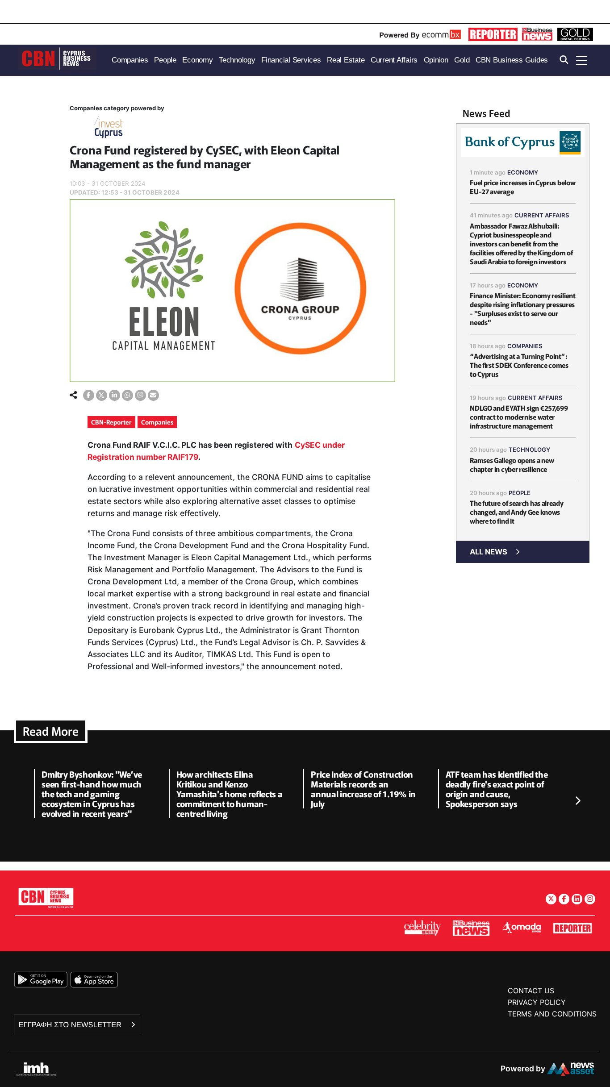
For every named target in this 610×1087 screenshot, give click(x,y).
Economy (522, 172)
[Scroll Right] (577, 801)
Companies (157, 421)
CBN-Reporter (111, 421)
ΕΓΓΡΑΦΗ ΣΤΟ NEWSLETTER (71, 1024)
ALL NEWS (488, 551)
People (520, 492)
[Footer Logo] (46, 897)
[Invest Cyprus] (108, 128)
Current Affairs (541, 215)
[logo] (57, 59)
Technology (529, 449)
